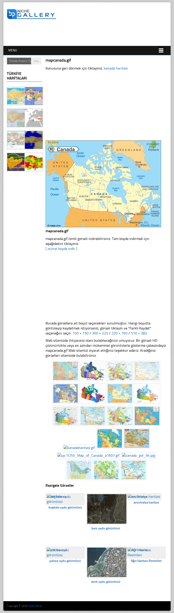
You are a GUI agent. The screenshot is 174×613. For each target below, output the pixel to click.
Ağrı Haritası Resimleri (146, 561)
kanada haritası (116, 68)
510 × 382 (139, 333)
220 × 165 (119, 333)
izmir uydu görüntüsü (105, 582)
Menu (12, 50)
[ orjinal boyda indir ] (61, 249)
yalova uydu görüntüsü (65, 561)
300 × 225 (100, 333)
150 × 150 (80, 333)
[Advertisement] (89, 33)
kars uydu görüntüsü (106, 528)
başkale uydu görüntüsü (65, 507)
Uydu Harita (35, 606)
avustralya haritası (146, 502)
